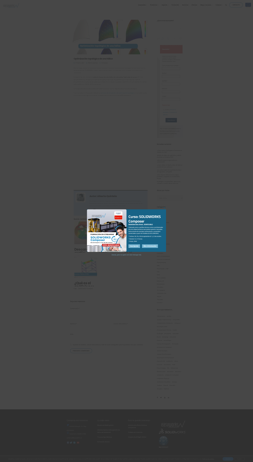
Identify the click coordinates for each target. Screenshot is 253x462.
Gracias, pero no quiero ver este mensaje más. (127, 255)
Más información (150, 246)
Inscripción (134, 246)
